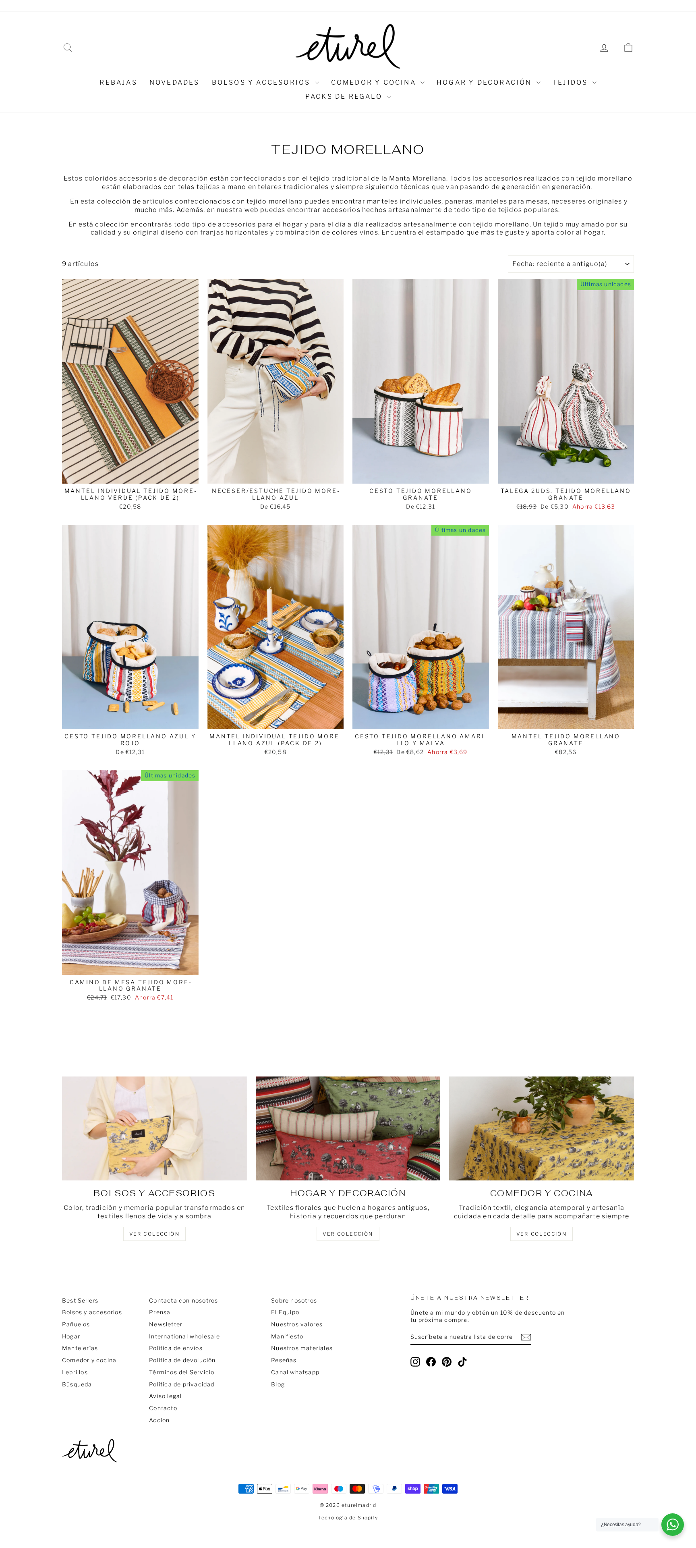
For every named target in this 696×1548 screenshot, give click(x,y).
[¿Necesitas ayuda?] (672, 1524)
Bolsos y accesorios (262, 82)
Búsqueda (77, 1384)
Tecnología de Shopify (348, 1518)
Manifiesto (287, 1336)
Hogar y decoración (485, 82)
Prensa (159, 1312)
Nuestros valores (142, 5)
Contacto (163, 1408)
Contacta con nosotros (183, 1300)
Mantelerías (80, 1347)
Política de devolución (182, 1360)
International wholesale (184, 1336)
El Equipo (285, 1312)
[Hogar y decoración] (348, 1128)
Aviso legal (165, 1395)
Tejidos (571, 82)
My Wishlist (266, 5)
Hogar (71, 1336)
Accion (159, 1420)
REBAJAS (118, 82)
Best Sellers (80, 1300)
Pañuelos (76, 1324)
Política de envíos (176, 1347)
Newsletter (165, 1324)
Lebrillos (75, 1372)
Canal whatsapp (295, 1372)
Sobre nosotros (85, 5)
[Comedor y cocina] (541, 1128)
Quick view (130, 475)
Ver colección (541, 1234)
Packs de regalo (345, 96)
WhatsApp (191, 5)
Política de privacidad (181, 1384)
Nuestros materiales (302, 1347)
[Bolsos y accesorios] (154, 1128)
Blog (278, 1384)
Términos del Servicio (181, 1372)
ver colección (154, 1234)
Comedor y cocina (374, 82)
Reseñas (227, 5)
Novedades (174, 82)
